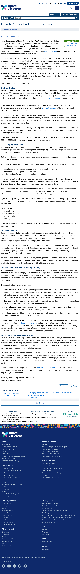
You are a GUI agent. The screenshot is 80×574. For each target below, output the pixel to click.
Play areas (5, 517)
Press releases (47, 542)
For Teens (74, 15)
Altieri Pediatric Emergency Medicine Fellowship (58, 515)
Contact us (45, 549)
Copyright (69, 411)
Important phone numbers (50, 477)
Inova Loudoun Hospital (50, 451)
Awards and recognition (10, 449)
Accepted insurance (48, 463)
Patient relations (7, 522)
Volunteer (45, 532)
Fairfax (54, 3)
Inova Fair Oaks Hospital (50, 454)
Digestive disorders (8, 475)
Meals (4, 508)
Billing (4, 536)
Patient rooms (7, 503)
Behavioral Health (8, 468)
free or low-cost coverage (50, 98)
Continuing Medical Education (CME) (54, 510)
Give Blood (45, 534)
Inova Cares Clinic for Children (52, 456)
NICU (4, 487)
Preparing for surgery (49, 475)
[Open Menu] (77, 8)
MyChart (5, 543)
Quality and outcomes (9, 447)
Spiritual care (6, 513)
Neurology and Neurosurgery (12, 484)
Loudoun (63, 3)
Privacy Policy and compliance (35, 557)
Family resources (8, 515)
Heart (4, 482)
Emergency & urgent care (11, 477)
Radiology (5, 489)
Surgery (4, 491)
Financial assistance (9, 539)
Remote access (47, 508)
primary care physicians (46, 368)
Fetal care (5, 480)
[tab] (73, 386)
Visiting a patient (7, 506)
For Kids (65, 15)
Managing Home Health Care (38, 393)
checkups (21, 323)
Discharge (5, 532)
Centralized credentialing (50, 506)
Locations (5, 451)
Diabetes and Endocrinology (12, 473)
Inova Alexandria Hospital (50, 449)
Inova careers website (9, 458)
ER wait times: (44, 3)
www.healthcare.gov (49, 108)
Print (15, 37)
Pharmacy (5, 534)
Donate (44, 529)
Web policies (6, 557)
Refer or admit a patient (50, 503)
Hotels (4, 520)
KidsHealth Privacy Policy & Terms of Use (41, 411)
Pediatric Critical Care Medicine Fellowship (57, 517)
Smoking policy (7, 510)
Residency (45, 513)
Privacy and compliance (10, 524)
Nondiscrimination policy (10, 461)
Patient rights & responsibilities (52, 468)
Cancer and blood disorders (11, 470)
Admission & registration (50, 466)
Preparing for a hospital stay (51, 473)
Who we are (6, 444)
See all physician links (49, 522)
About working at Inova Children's (13, 456)
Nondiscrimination (17, 557)
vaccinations (32, 323)
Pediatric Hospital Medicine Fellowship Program (58, 520)
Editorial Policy (12, 411)
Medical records (7, 541)
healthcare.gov (50, 51)
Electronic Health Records (63, 393)
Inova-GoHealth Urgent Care (12, 494)
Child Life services (48, 470)
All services (6, 496)
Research (5, 454)
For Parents (54, 15)
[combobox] (44, 18)
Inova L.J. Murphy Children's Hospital (54, 447)
